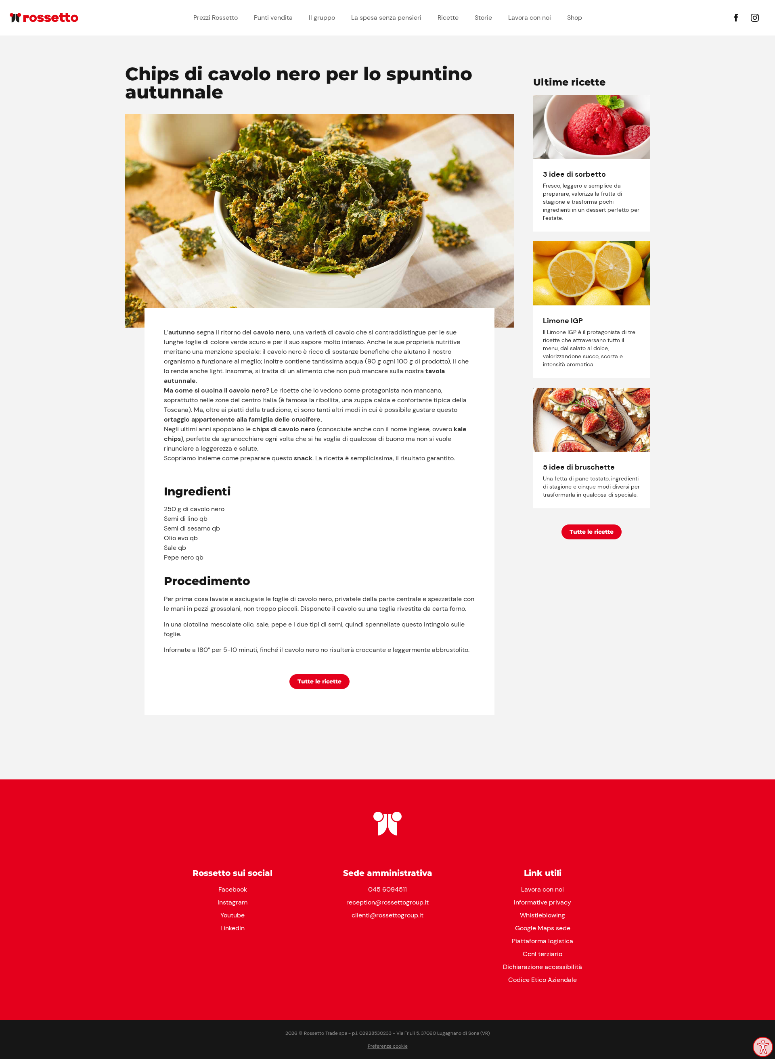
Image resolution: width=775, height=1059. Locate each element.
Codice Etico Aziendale (542, 979)
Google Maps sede (542, 928)
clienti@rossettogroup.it (387, 915)
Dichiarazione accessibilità (542, 967)
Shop (574, 17)
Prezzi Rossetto (215, 17)
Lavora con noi (529, 17)
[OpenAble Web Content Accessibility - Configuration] (762, 1046)
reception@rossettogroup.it (387, 902)
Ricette (448, 17)
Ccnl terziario (542, 954)
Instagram (232, 902)
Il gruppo (322, 17)
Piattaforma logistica (542, 941)
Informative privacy (542, 902)
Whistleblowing (542, 915)
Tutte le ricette (319, 681)
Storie (483, 17)
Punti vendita (273, 17)
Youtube (232, 915)
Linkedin (232, 928)
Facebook (232, 889)
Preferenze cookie (388, 1046)
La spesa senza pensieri (386, 17)
